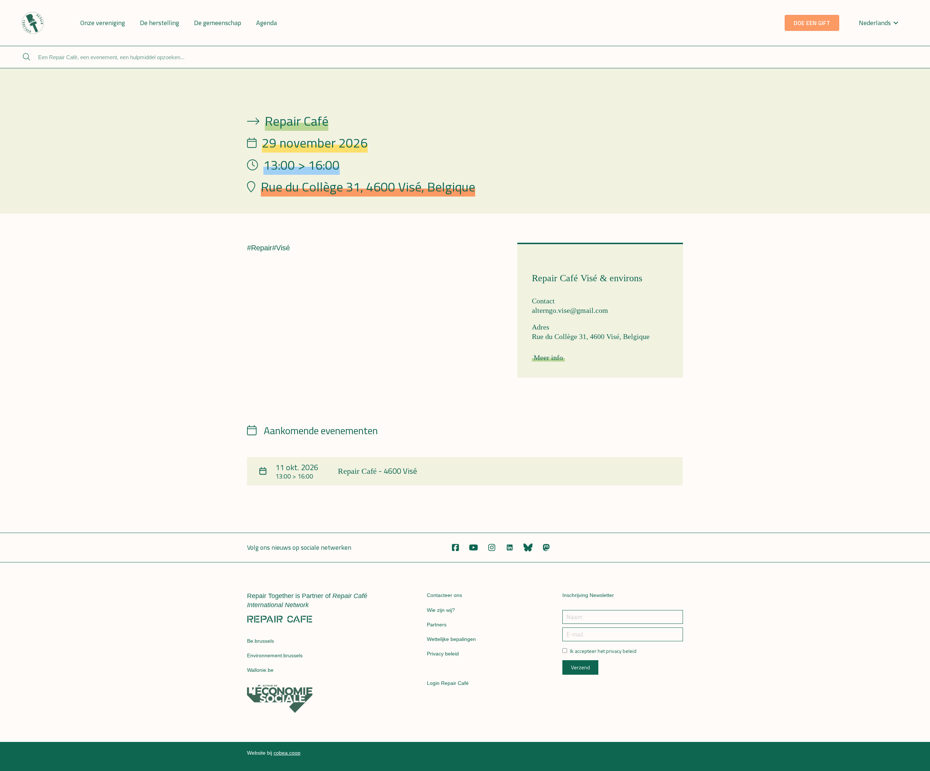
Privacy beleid (443, 654)
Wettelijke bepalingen (451, 639)
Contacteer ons (444, 595)
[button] (455, 547)
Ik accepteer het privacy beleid (603, 651)
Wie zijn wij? (441, 610)
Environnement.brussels (275, 655)
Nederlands (875, 23)
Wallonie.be (260, 670)
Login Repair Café (448, 683)
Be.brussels (260, 641)
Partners (436, 624)
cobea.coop (287, 753)
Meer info (548, 358)
